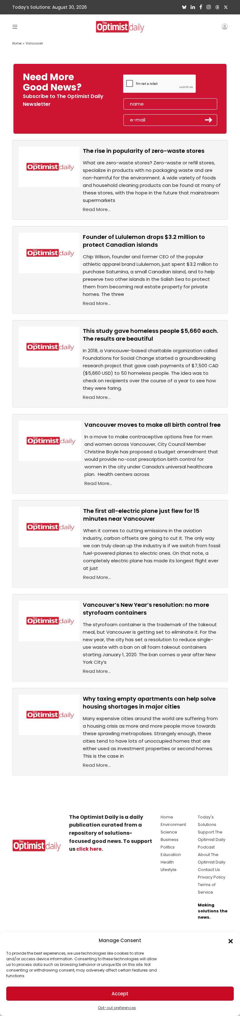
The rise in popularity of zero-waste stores (143, 151)
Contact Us (209, 870)
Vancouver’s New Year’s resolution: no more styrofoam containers (146, 608)
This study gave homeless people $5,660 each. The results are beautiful (150, 335)
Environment (173, 825)
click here (89, 849)
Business (169, 840)
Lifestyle (169, 870)
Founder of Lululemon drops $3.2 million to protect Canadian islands (144, 241)
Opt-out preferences (117, 1007)
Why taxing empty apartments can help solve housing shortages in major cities (149, 702)
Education (171, 855)
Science (169, 832)
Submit (208, 120)
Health (167, 862)
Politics (168, 847)
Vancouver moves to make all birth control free (152, 425)
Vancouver (34, 43)
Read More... (97, 209)
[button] (231, 940)
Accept (120, 993)
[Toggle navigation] (15, 26)
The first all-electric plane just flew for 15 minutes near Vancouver (141, 515)
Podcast (206, 847)
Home (17, 43)
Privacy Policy (211, 877)
